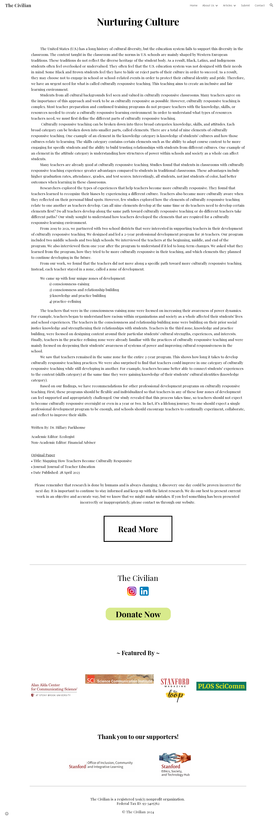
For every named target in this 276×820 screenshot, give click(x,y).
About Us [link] (208, 5)
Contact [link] (260, 5)
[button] (271, 5)
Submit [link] (245, 5)
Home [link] (194, 5)
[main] (138, 21)
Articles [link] (227, 5)
